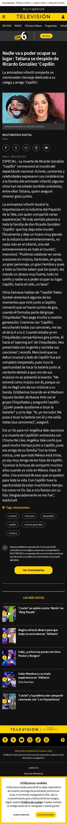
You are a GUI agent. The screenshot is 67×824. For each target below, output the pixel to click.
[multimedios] (33, 9)
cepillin (12, 524)
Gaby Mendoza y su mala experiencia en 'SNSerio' (34, 675)
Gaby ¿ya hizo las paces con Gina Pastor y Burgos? (39, 654)
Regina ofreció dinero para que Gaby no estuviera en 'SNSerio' (38, 632)
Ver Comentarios (33, 570)
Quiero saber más (21, 815)
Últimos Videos (33, 25)
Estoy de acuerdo (46, 815)
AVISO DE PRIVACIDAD (33, 773)
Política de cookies (32, 802)
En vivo (46, 35)
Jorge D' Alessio (39, 3)
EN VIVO (6, 25)
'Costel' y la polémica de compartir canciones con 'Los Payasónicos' (40, 697)
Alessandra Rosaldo (57, 3)
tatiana (13, 533)
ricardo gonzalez (33, 524)
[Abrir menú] (3, 17)
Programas (51, 25)
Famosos (30, 515)
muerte (13, 515)
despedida (48, 515)
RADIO (18, 25)
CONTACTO (33, 768)
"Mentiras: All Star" (23, 3)
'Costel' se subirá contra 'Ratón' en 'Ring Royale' (41, 610)
